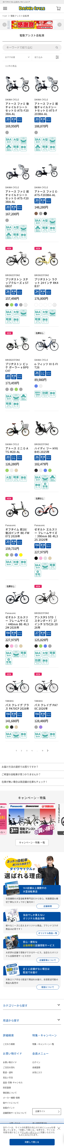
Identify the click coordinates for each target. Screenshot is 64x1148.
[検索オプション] (58, 47)
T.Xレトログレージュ (20, 304)
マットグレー (7, 132)
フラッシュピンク (40, 558)
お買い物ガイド (10, 1062)
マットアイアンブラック (36, 558)
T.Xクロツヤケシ (7, 304)
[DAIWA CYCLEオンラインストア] (32, 8)
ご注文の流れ (9, 1067)
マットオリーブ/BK (7, 470)
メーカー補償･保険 (11, 1098)
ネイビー (45, 470)
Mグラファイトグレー (11, 555)
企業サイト (40, 1111)
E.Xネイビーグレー (16, 304)
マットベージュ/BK (16, 470)
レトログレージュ (50, 646)
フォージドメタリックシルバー (45, 558)
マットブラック (45, 213)
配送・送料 (8, 1072)
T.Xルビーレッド (40, 304)
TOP (4, 16)
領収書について (10, 1093)
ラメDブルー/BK (36, 386)
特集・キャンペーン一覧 (43, 1044)
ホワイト (40, 470)
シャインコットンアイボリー (50, 558)
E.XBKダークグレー (11, 389)
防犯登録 (7, 1087)
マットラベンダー (40, 727)
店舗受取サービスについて (15, 1113)
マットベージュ (36, 213)
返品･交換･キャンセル (13, 1082)
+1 (25, 305)
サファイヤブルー (45, 646)
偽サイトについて (11, 1103)
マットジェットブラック (11, 727)
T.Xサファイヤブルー (45, 304)
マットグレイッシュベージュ (16, 727)
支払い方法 (8, 1077)
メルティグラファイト (36, 727)
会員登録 (36, 1067)
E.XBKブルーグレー (7, 389)
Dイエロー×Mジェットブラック (20, 555)
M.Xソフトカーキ (16, 389)
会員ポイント (9, 1108)
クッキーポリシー (30, 1132)
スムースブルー (16, 555)
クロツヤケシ (36, 470)
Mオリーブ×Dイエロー (7, 555)
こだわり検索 (9, 1044)
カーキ (50, 470)
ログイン (36, 1062)
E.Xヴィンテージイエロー (36, 304)
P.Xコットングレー (20, 389)
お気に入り (37, 1072)
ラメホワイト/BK (40, 386)
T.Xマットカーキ (11, 304)
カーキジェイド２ (7, 727)
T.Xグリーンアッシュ (50, 304)
